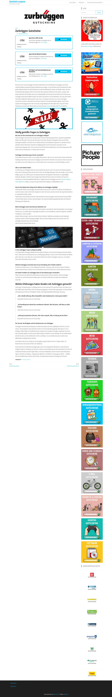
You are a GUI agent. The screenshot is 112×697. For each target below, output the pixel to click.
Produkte (81, 3)
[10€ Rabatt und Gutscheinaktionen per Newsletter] (22, 72)
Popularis (66, 694)
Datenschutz (13, 683)
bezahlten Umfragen (88, 46)
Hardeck (49, 106)
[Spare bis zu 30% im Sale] (22, 40)
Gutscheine (72, 3)
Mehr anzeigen (44, 42)
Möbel (16, 28)
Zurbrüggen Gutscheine (26, 359)
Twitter (17, 182)
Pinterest (23, 182)
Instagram (68, 179)
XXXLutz (60, 106)
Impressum (13, 686)
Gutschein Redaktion (23, 34)
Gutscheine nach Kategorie (94, 3)
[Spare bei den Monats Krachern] (22, 56)
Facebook (63, 179)
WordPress (56, 694)
